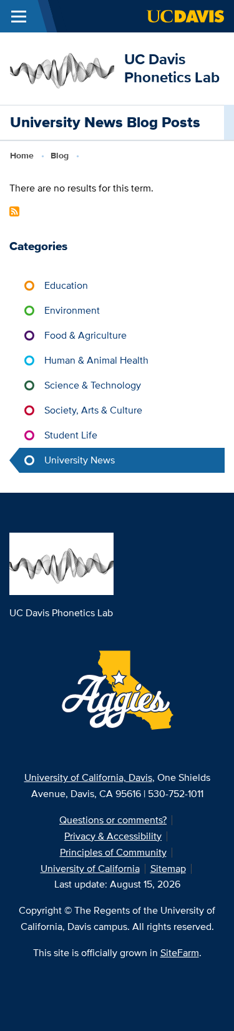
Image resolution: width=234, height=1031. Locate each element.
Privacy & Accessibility (113, 836)
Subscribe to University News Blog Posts (14, 211)
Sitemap (168, 868)
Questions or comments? (113, 820)
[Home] (62, 68)
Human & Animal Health (96, 360)
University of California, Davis (88, 777)
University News (79, 460)
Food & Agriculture (85, 335)
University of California (90, 868)
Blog (60, 155)
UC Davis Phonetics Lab (172, 68)
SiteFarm (179, 953)
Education (66, 285)
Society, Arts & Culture (93, 410)
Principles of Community (113, 852)
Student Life (70, 435)
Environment (72, 310)
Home (22, 155)
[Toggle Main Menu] (18, 16)
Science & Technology (92, 385)
